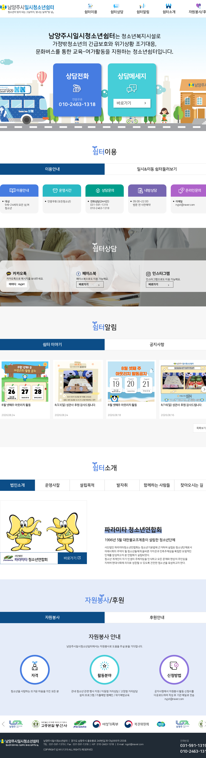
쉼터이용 (90, 12)
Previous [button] (3, 724)
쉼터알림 (143, 12)
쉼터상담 (117, 12)
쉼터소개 (169, 12)
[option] (29, 724)
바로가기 (124, 103)
